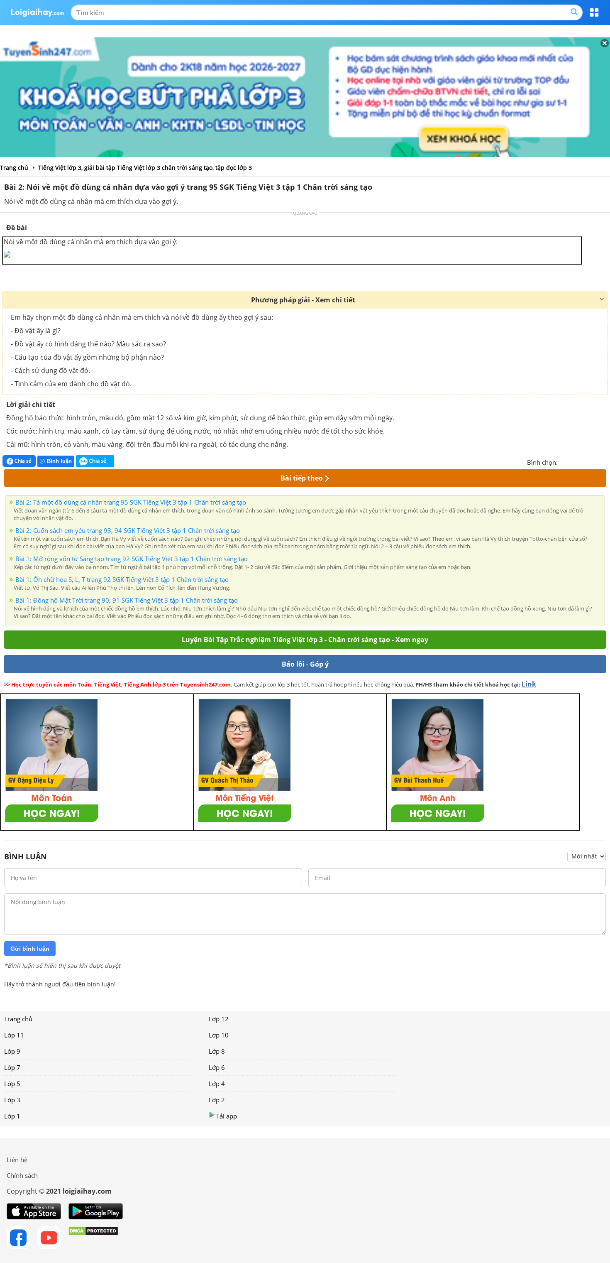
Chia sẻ (22, 460)
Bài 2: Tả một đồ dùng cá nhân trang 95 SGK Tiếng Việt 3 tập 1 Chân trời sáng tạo (130, 502)
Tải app (226, 1116)
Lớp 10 (219, 1035)
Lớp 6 (217, 1067)
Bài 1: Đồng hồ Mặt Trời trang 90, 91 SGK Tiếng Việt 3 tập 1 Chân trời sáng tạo (126, 600)
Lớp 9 (12, 1051)
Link (529, 684)
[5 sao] (604, 461)
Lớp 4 (217, 1083)
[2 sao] (574, 461)
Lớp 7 (12, 1067)
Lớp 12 (219, 1019)
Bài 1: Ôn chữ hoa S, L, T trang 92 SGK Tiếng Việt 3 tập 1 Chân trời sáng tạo (122, 579)
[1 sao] (564, 461)
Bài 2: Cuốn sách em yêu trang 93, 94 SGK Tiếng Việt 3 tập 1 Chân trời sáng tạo (127, 530)
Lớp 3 (12, 1100)
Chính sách (22, 1175)
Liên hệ (17, 1159)
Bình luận (59, 461)
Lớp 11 (14, 1035)
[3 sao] (584, 461)
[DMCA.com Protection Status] (93, 1237)
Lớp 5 (12, 1083)
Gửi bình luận (29, 948)
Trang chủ (18, 1019)
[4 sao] (594, 461)
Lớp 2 (217, 1100)
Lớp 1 (12, 1116)
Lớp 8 (217, 1051)
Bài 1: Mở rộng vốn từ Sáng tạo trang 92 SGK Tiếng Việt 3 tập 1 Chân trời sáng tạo (131, 558)
